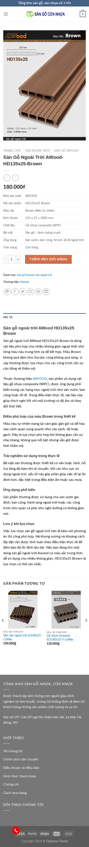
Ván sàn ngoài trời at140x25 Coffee (22, 637)
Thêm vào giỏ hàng (48, 259)
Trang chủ (12, 150)
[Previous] (3, 629)
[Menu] (5, 14)
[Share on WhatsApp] (7, 291)
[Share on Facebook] (15, 291)
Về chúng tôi (12, 751)
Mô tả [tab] (8, 317)
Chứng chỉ (11, 784)
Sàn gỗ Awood (66, 150)
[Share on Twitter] (22, 291)
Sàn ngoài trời (37, 150)
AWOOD (40, 378)
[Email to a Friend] (30, 291)
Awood (24, 282)
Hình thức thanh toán (19, 776)
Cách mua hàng (15, 793)
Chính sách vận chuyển (20, 759)
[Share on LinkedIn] (46, 291)
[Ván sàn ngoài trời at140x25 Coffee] (22, 609)
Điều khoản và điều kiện (21, 768)
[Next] (86, 629)
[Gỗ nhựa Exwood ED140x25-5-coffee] (66, 610)
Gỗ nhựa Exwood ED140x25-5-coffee (60, 637)
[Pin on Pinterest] (38, 291)
